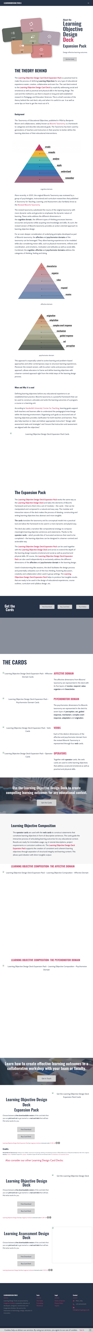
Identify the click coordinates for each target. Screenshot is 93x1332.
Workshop (40, 1306)
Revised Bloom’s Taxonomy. (29, 205)
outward (24, 1154)
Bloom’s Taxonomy (57, 123)
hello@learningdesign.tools (81, 1310)
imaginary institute (9, 1303)
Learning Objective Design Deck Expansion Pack (15, 1143)
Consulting (40, 1303)
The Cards (40, 1301)
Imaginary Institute (35, 1143)
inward (8, 1154)
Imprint (57, 1306)
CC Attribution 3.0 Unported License (60, 1154)
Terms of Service (60, 1301)
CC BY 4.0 (52, 1143)
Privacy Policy (59, 1303)
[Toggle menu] (88, 3)
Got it (82, 1330)
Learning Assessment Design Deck (12, 1270)
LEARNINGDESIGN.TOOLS (12, 3)
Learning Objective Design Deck (11, 1217)
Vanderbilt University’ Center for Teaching (42, 408)
